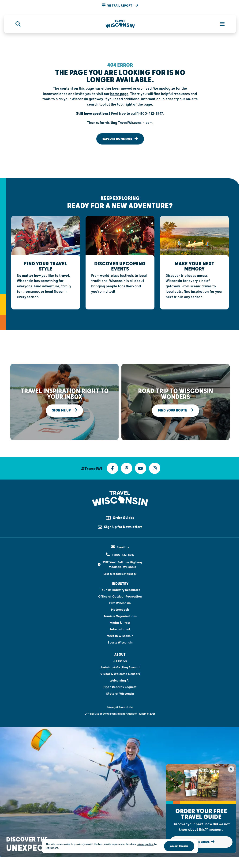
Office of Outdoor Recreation (120, 596)
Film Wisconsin (120, 603)
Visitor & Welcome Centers (120, 674)
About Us (120, 661)
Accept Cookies (179, 846)
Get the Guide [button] (199, 842)
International (120, 629)
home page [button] (119, 94)
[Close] (231, 769)
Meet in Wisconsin (120, 636)
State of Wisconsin (120, 694)
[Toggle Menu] (220, 24)
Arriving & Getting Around (120, 667)
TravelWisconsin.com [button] (135, 123)
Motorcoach (120, 610)
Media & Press (120, 623)
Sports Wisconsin (120, 642)
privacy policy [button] (145, 844)
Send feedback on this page (120, 573)
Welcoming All (120, 680)
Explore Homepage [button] (117, 139)
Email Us (123, 547)
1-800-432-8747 (123, 555)
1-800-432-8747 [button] (150, 113)
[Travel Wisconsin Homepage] (120, 24)
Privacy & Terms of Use (120, 707)
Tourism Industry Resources (120, 590)
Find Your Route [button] (173, 410)
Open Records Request (120, 687)
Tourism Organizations (120, 616)
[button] (120, 5)
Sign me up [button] (61, 410)
